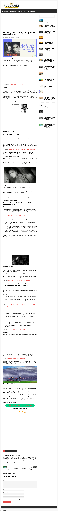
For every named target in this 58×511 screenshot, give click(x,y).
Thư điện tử (5, 492)
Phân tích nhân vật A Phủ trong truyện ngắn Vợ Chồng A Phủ (49, 111)
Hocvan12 (15, 507)
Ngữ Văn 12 (18, 37)
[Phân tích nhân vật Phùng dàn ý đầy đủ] (41, 49)
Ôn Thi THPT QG (13, 11)
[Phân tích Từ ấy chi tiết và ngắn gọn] (41, 38)
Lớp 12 (7, 450)
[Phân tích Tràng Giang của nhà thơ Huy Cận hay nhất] (41, 80)
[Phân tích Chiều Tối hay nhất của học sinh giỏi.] (41, 43)
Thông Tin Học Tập (31, 11)
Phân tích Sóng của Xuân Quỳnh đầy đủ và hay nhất (49, 20)
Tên (3, 489)
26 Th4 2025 (6, 37)
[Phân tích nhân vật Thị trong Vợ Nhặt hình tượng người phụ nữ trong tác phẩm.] (41, 92)
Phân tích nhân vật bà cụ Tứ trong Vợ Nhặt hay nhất (49, 86)
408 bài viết (18, 455)
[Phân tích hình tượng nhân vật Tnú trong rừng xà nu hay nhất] (41, 67)
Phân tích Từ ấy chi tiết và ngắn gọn (49, 37)
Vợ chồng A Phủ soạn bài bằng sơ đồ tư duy (17, 84)
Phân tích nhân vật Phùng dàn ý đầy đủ (49, 49)
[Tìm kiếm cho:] (46, 16)
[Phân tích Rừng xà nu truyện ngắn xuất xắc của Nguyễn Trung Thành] (41, 60)
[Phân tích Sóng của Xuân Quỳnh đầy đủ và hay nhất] (41, 21)
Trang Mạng (5, 495)
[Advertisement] (20, 23)
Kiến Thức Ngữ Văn (22, 11)
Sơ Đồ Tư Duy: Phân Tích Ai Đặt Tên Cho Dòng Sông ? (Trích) (19, 280)
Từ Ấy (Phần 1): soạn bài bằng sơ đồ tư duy (16, 358)
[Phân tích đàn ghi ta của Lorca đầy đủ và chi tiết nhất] (41, 26)
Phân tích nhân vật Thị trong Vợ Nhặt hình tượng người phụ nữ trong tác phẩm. (49, 91)
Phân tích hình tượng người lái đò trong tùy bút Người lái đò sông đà (49, 125)
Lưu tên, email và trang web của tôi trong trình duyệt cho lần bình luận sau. (18, 499)
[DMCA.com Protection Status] (3, 510)
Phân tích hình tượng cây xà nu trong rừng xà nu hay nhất (49, 73)
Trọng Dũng (12, 37)
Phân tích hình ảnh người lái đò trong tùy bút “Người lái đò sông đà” (22, 149)
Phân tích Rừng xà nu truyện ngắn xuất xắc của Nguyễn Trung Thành (49, 60)
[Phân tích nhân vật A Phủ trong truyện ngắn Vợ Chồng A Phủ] (41, 111)
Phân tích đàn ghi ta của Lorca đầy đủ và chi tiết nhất (49, 26)
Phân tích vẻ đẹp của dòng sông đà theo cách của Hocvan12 (20, 195)
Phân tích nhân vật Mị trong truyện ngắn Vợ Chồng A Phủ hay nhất (49, 118)
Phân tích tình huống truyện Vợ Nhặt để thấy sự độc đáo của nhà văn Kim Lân (49, 98)
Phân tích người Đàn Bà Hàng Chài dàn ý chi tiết (48, 54)
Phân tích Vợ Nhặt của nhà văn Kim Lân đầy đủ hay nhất (49, 105)
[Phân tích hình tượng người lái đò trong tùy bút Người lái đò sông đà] (41, 125)
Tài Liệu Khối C (5, 11)
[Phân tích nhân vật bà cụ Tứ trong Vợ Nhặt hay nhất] (41, 86)
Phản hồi (4, 480)
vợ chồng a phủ (13, 450)
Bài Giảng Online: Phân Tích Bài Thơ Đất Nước (17, 329)
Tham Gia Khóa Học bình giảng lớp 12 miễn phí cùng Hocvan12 (20, 405)
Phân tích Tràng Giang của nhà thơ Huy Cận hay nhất (49, 80)
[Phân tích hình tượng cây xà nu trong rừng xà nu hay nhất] (41, 74)
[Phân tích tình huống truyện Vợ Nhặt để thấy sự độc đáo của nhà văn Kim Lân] (41, 98)
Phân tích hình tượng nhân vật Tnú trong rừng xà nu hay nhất (49, 67)
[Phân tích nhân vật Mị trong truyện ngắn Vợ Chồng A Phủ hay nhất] (41, 118)
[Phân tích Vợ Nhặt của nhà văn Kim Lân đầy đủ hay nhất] (41, 105)
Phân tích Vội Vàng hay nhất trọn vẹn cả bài (49, 32)
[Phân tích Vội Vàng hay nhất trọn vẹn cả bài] (41, 32)
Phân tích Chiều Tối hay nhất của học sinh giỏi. (48, 43)
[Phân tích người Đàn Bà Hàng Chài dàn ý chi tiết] (41, 54)
